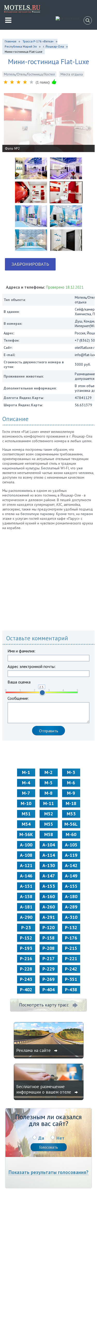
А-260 (48, 907)
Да (41, 1138)
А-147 (48, 876)
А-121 (26, 865)
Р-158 (48, 938)
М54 (26, 824)
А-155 (71, 886)
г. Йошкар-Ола (53, 46)
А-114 (48, 855)
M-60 (71, 834)
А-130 (48, 865)
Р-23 (26, 927)
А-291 (48, 917)
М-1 (26, 772)
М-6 (71, 783)
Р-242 (71, 969)
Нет (60, 1138)
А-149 (71, 876)
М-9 (71, 793)
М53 (71, 814)
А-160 (48, 896)
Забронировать (30, 264)
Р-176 (71, 938)
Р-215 (71, 948)
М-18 (71, 803)
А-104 (48, 845)
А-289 (71, 907)
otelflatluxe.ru (85, 347)
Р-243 (26, 979)
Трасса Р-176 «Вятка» (38, 41)
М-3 (71, 772)
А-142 (71, 865)
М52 (48, 814)
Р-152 (26, 938)
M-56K (26, 834)
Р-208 (48, 948)
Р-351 (71, 979)
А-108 (26, 855)
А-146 (26, 876)
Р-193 (26, 948)
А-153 (48, 886)
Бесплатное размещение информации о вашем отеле (44, 1089)
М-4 (26, 783)
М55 (48, 824)
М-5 (48, 783)
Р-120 (48, 927)
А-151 (26, 886)
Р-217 (48, 958)
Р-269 (48, 979)
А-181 (26, 907)
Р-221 (71, 958)
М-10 (26, 803)
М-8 (48, 793)
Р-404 (48, 989)
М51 (26, 814)
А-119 (71, 855)
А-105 (71, 845)
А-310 (71, 917)
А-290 (26, 917)
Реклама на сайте (34, 1050)
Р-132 (71, 927)
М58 (48, 834)
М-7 (26, 793)
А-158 (26, 896)
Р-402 (26, 989)
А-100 (26, 845)
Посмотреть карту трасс (44, 1005)
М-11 (48, 803)
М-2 (48, 772)
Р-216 (26, 958)
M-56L (71, 824)
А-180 (71, 896)
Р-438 (71, 989)
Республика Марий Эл (21, 46)
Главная (10, 41)
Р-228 (26, 969)
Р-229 (48, 969)
